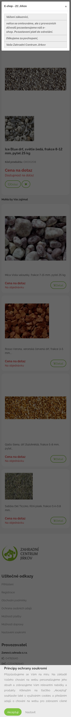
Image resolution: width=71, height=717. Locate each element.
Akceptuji (13, 712)
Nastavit (30, 712)
